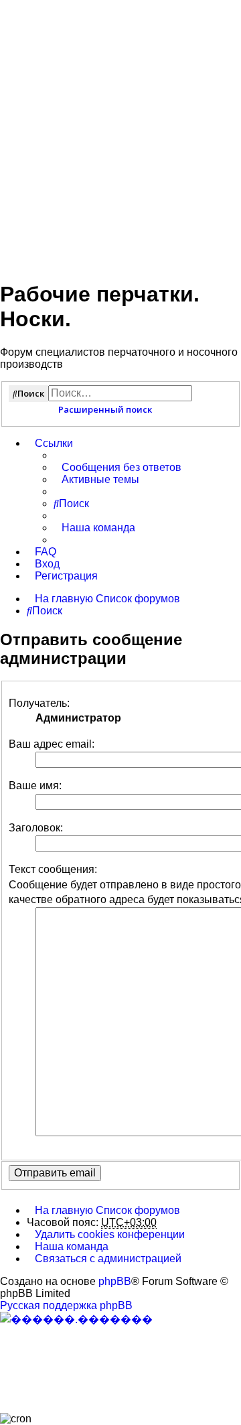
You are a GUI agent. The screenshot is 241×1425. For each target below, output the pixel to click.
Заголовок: (36, 827)
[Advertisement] (120, 132)
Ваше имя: (35, 785)
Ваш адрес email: (51, 744)
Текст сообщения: (53, 869)
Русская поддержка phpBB (66, 1305)
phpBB (114, 1281)
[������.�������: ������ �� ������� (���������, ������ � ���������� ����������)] (76, 1319)
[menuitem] (117, 468)
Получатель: (39, 703)
